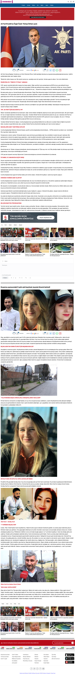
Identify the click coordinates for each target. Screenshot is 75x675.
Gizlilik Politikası (32, 673)
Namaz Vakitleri (10, 648)
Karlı (7, 603)
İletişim (26, 673)
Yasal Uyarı (53, 673)
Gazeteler (20, 648)
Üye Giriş (54, 654)
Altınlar (36, 654)
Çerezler (37, 673)
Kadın (3, 603)
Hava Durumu (28, 648)
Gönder (5, 277)
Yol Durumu (61, 648)
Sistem (15, 224)
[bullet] (22, 278)
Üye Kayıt (54, 656)
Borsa (2, 648)
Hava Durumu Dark (5, 654)
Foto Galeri (46, 654)
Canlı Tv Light (4, 658)
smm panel (14, 662)
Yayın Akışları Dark (16, 656)
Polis (15, 603)
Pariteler (52, 648)
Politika (51, 5)
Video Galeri (46, 656)
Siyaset (20, 224)
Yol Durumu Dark (5, 656)
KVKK (41, 673)
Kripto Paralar (70, 648)
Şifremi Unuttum (56, 658)
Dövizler (36, 656)
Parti (6, 224)
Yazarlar (46, 658)
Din (37, 5)
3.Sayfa (23, 5)
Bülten (33, 5)
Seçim (10, 224)
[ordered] (20, 278)
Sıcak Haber (46, 662)
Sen (19, 603)
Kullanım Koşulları (46, 673)
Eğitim (42, 5)
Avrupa (28, 5)
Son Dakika (14, 660)
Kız (11, 603)
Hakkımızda (22, 673)
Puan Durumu (37, 648)
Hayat (47, 5)
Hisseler (45, 648)
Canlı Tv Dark (15, 654)
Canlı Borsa (25, 654)
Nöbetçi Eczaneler (16, 658)
